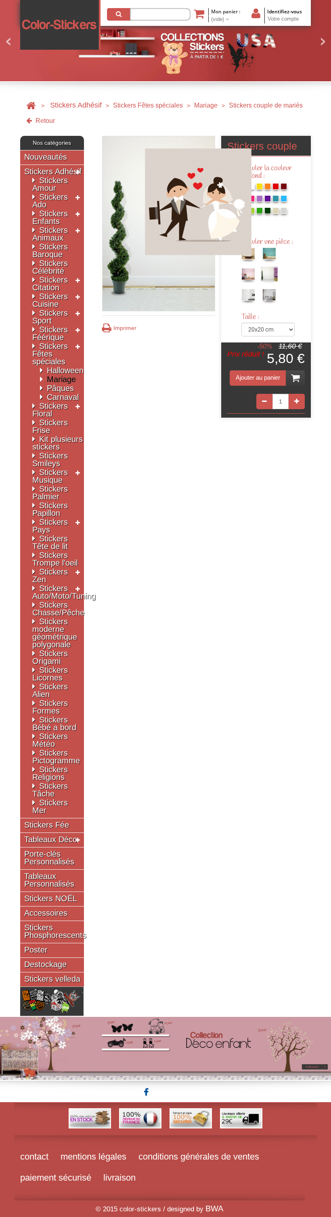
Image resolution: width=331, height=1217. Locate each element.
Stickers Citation (50, 284)
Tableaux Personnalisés (49, 880)
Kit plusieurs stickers (57, 443)
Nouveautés (45, 157)
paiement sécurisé (55, 1178)
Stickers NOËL (50, 898)
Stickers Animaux (50, 234)
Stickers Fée (46, 825)
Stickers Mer (50, 806)
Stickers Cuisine (50, 300)
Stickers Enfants (50, 217)
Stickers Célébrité (50, 267)
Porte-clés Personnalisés (49, 858)
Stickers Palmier (50, 493)
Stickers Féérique (50, 333)
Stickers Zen (50, 575)
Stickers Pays (50, 526)
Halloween (65, 370)
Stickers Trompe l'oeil (55, 559)
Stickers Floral (50, 410)
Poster (36, 950)
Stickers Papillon (50, 509)
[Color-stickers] (60, 25)
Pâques (60, 388)
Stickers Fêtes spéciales (148, 105)
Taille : (251, 317)
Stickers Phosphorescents (55, 931)
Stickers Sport (50, 317)
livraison (119, 1178)
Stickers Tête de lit (50, 542)
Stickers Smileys (50, 459)
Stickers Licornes (50, 674)
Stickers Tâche (50, 790)
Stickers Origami (50, 657)
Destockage (45, 964)
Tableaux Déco (50, 839)
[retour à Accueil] (31, 105)
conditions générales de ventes (198, 1157)
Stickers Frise (50, 426)
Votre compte (283, 19)
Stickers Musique (50, 476)
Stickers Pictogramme (56, 757)
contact (34, 1157)
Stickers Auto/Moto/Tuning (64, 592)
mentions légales (93, 1157)
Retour (44, 120)
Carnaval (63, 397)
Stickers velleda (52, 979)
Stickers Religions (50, 773)
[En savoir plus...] (165, 1047)
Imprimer (124, 328)
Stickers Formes (50, 707)
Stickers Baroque (50, 250)
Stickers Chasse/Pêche (58, 609)
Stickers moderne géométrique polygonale (54, 633)
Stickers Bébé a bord (54, 723)
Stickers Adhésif (76, 105)
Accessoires (45, 913)
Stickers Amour (50, 184)
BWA (214, 1208)
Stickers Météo (50, 740)
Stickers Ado (50, 201)
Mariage (206, 105)
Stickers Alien (50, 690)
